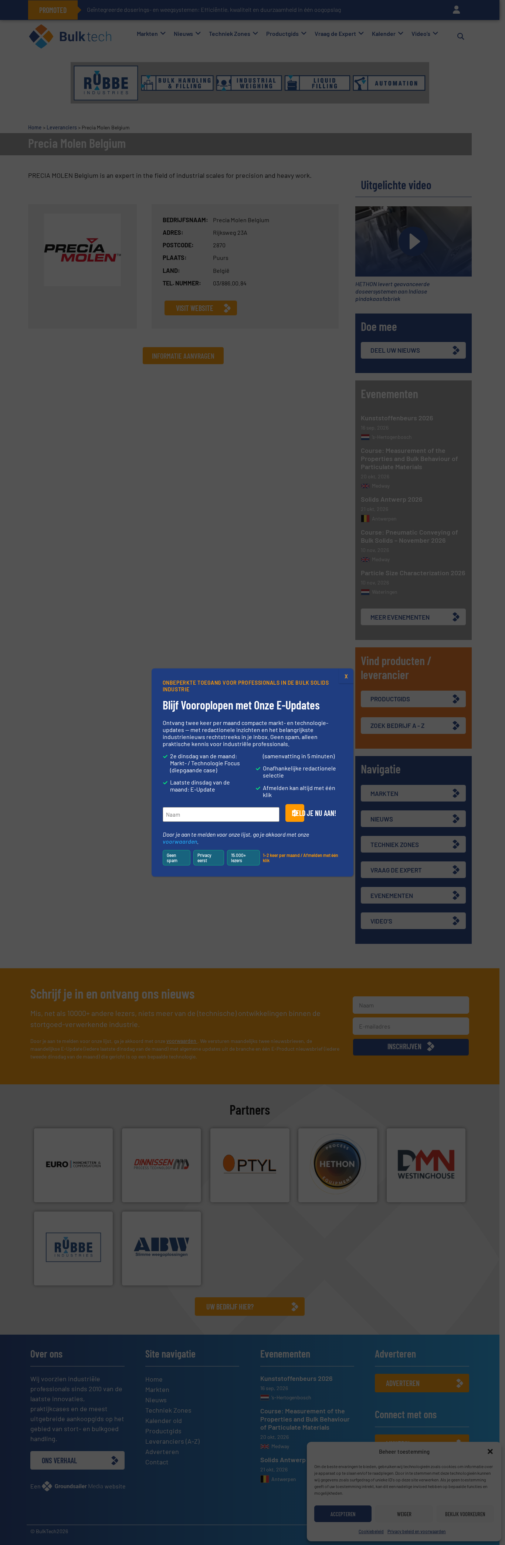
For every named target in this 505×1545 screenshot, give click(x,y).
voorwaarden (180, 841)
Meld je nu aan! (298, 813)
